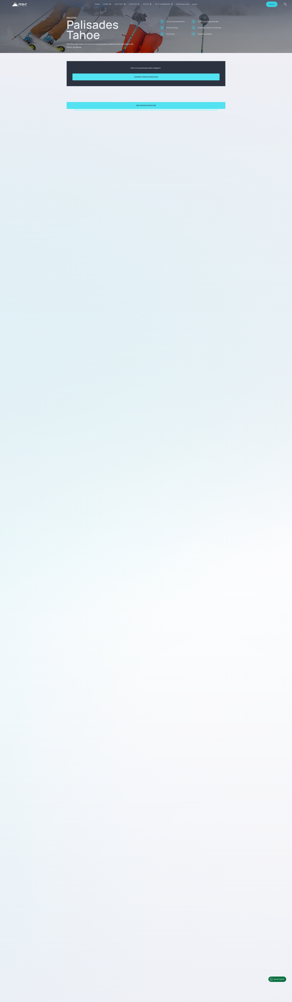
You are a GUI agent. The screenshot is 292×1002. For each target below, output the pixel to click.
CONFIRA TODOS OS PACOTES (146, 77)
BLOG (195, 4)
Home (97, 4)
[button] (107, 4)
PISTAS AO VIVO (182, 4)
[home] (19, 4)
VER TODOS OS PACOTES (146, 105)
